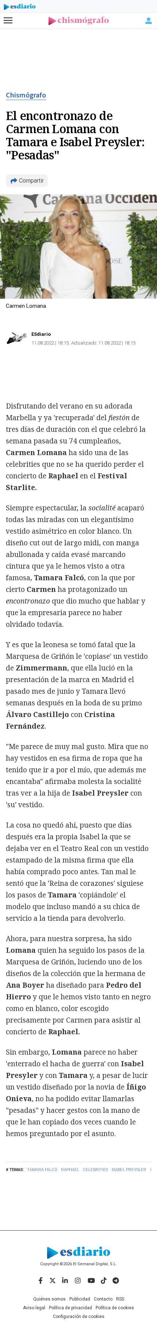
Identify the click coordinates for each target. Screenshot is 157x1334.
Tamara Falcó (42, 1169)
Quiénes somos (49, 1299)
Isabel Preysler (129, 1169)
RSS (120, 1299)
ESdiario (41, 334)
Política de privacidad (70, 1307)
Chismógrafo (26, 95)
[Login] (148, 21)
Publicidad (79, 1299)
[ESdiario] (20, 8)
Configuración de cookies (78, 1316)
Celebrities (95, 1169)
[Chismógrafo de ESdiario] (78, 21)
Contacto (103, 1299)
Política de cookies (115, 1307)
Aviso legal (34, 1307)
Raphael (70, 1169)
